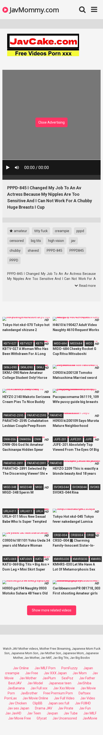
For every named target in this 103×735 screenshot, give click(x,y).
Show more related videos (51, 610)
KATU (38, 559)
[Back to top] (94, 725)
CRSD (90, 535)
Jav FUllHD (83, 703)
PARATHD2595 (36, 415)
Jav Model (35, 683)
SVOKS (94, 487)
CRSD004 (77, 535)
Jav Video (87, 698)
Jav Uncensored (64, 718)
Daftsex (85, 693)
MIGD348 (26, 487)
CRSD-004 (60, 535)
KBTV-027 (10, 343)
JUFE (88, 439)
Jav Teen (34, 713)
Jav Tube (71, 713)
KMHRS (96, 559)
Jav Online (21, 668)
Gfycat (42, 718)
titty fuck (41, 231)
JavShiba (84, 683)
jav (73, 241)
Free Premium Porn (58, 693)
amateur (20, 231)
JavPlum (49, 678)
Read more (87, 286)
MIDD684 (76, 343)
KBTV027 (26, 343)
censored (17, 241)
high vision (56, 241)
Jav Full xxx (38, 688)
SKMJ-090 (10, 367)
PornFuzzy (69, 668)
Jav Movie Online (35, 698)
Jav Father (87, 678)
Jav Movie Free (19, 718)
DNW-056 (10, 439)
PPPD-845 (54, 250)
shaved (33, 250)
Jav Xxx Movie (64, 688)
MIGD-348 (10, 487)
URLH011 (26, 511)
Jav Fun (85, 708)
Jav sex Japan (18, 708)
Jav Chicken (18, 703)
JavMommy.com (33, 9)
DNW (37, 439)
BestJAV (15, 683)
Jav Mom (80, 673)
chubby (15, 250)
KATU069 (26, 559)
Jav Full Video (64, 698)
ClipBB (37, 703)
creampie (62, 231)
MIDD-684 (60, 343)
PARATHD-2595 (13, 415)
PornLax (10, 698)
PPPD (14, 260)
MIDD (89, 343)
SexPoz (67, 678)
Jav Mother (28, 678)
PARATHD (56, 415)
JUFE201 (76, 439)
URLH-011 (10, 511)
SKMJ (40, 367)
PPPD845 (76, 250)
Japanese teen (60, 683)
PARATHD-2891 (13, 463)
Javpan (52, 713)
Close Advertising (51, 122)
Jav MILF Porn (45, 668)
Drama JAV (43, 708)
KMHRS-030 (61, 559)
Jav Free (31, 673)
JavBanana (16, 688)
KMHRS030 (80, 559)
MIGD (38, 487)
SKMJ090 (26, 367)
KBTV (39, 343)
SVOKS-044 (61, 487)
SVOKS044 (79, 487)
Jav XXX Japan (55, 673)
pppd (80, 231)
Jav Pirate (65, 708)
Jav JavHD (13, 713)
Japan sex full (58, 703)
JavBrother (29, 693)
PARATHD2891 (36, 463)
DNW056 (25, 439)
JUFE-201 (60, 439)
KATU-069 (10, 559)
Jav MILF (90, 713)
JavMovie (90, 718)
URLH (39, 511)
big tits (36, 241)
